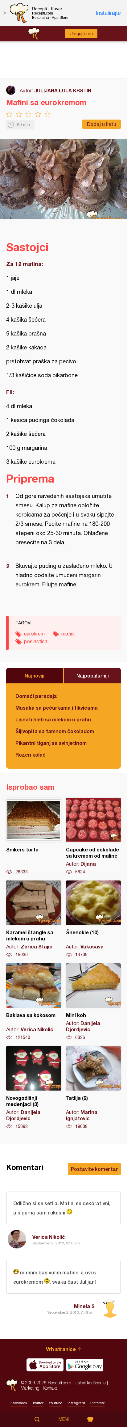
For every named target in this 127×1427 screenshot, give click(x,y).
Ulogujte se (81, 33)
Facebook (18, 1403)
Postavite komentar (94, 1169)
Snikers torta (33, 836)
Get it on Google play (84, 1364)
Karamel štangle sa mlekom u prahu (33, 919)
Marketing (30, 1388)
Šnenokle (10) (93, 919)
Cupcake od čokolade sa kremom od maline (93, 836)
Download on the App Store (45, 1364)
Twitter (37, 1403)
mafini (67, 633)
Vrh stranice (61, 1349)
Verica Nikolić (48, 1237)
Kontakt (50, 1388)
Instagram (76, 1403)
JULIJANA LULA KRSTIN (62, 90)
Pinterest (97, 1403)
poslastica (35, 641)
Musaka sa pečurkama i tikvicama (56, 708)
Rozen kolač (30, 755)
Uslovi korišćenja (90, 1382)
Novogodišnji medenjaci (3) (33, 1087)
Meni (64, 1419)
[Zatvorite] (4, 13)
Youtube (55, 1403)
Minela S (84, 1306)
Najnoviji (34, 675)
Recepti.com (12, 1385)
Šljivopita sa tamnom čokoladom (54, 731)
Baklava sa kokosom (33, 1002)
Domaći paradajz (36, 696)
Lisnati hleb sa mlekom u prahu (53, 719)
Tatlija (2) (93, 1087)
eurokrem (34, 633)
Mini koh (93, 1002)
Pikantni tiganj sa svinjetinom (51, 743)
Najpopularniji (92, 675)
